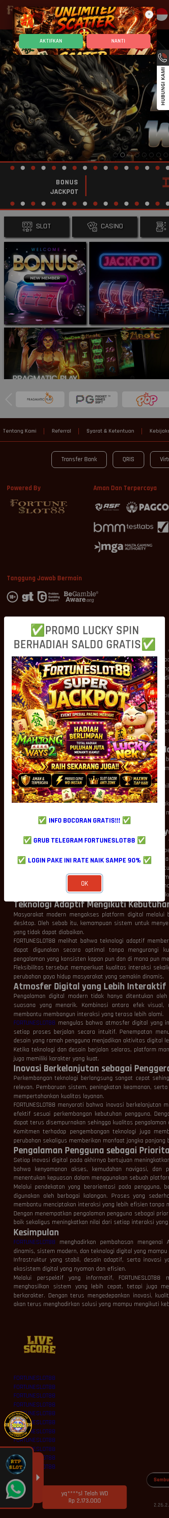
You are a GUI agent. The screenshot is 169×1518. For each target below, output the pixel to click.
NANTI (118, 41)
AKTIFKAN (51, 41)
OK (84, 883)
